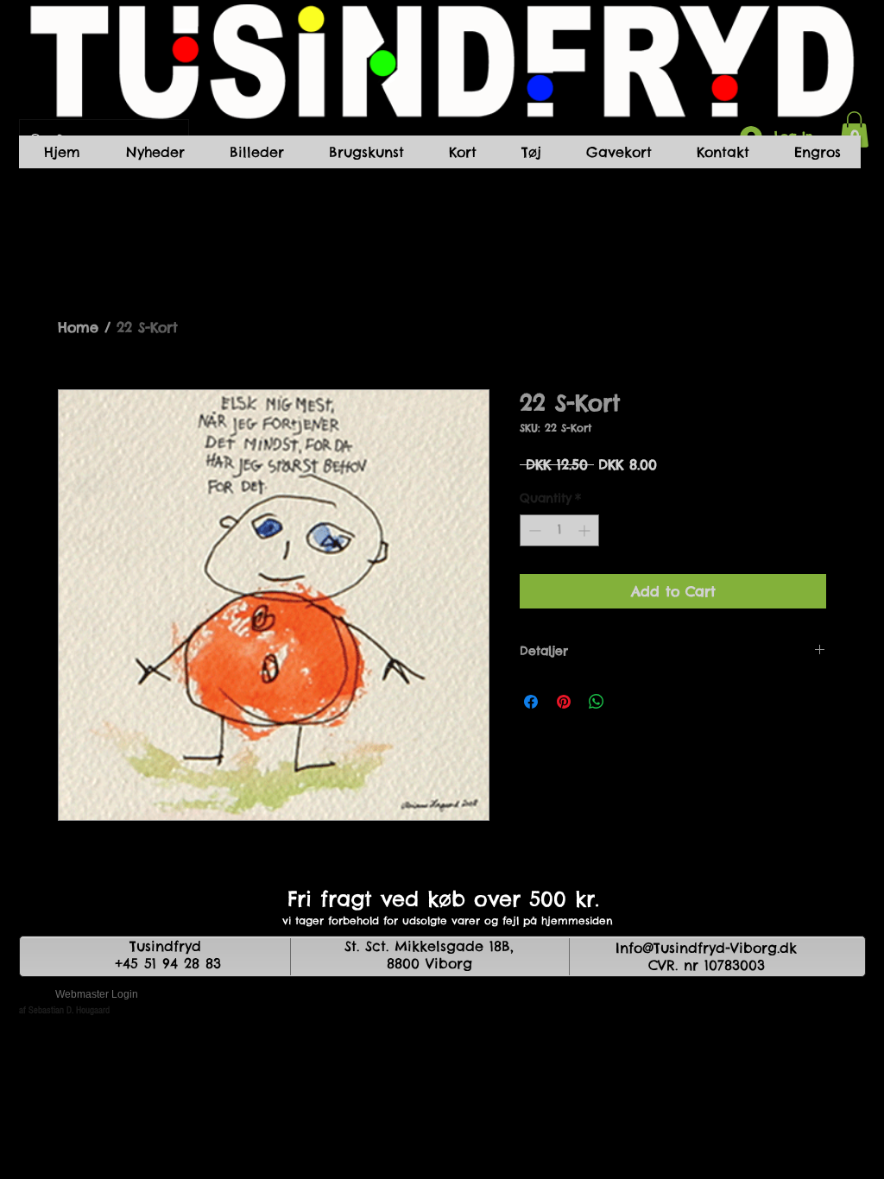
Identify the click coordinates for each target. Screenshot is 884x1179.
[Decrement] (533, 530)
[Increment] (586, 530)
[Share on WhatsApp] (596, 701)
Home (78, 327)
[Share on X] (629, 701)
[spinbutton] (559, 530)
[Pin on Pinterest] (563, 701)
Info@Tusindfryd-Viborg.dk (706, 947)
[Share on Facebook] (531, 701)
